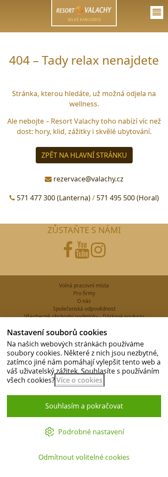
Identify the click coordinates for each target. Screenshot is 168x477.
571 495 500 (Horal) (127, 198)
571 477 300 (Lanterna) (53, 198)
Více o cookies (79, 380)
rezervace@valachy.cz (88, 179)
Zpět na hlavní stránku (84, 155)
